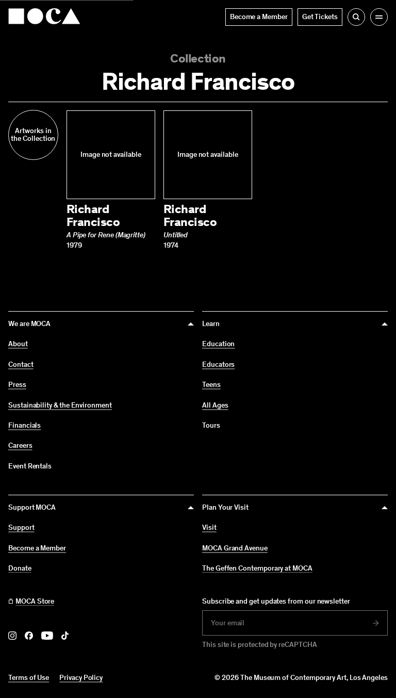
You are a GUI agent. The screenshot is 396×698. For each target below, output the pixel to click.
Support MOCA (32, 507)
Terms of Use (28, 677)
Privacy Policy (81, 677)
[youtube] (47, 635)
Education (218, 344)
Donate (19, 568)
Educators (218, 365)
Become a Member (37, 548)
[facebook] (29, 635)
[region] (198, 179)
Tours (211, 425)
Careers (20, 446)
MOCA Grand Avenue (235, 548)
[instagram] (12, 635)
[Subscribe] (376, 623)
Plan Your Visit (225, 507)
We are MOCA (29, 323)
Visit (209, 528)
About (18, 344)
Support (21, 528)
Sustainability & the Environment (60, 405)
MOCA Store (34, 601)
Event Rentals (30, 466)
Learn (211, 323)
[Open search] (356, 17)
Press (17, 385)
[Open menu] (379, 17)
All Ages (215, 405)
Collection (197, 58)
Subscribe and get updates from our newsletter (276, 601)
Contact (21, 365)
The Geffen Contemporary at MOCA (257, 568)
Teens (211, 385)
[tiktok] (65, 635)
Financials (24, 425)
